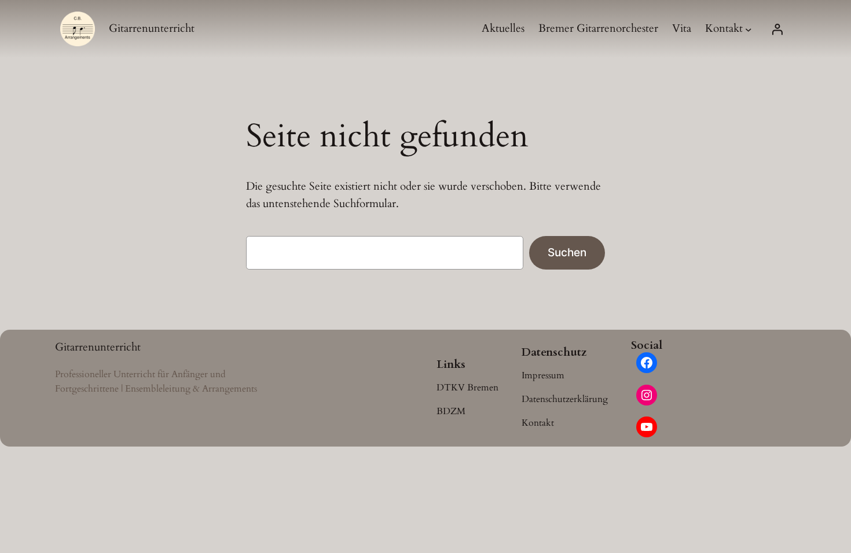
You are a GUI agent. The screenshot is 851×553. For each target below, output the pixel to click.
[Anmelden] (777, 29)
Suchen (567, 252)
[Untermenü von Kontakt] (748, 28)
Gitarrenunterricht (152, 28)
